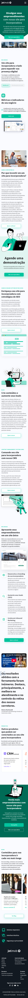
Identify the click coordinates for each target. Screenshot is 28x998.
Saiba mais (11, 116)
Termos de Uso (20, 995)
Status (22, 979)
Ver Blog (14, 916)
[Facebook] (9, 985)
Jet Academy (18, 962)
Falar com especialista (14, 830)
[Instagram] (12, 985)
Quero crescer (11, 330)
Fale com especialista (14, 37)
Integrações (23, 975)
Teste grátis (14, 825)
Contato (4, 964)
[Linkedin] (18, 985)
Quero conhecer (11, 226)
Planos (3, 962)
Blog (3, 967)
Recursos (22, 973)
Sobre (3, 960)
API (21, 977)
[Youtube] (15, 985)
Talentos (4, 965)
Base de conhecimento (20, 960)
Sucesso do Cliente (20, 964)
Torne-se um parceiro (7, 975)
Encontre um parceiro (7, 973)
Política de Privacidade (10, 995)
